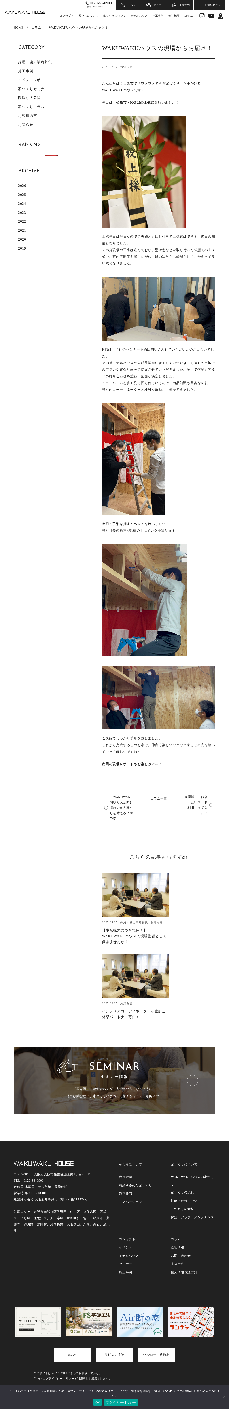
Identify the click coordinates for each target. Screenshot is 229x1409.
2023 (22, 212)
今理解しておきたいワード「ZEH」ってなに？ (195, 805)
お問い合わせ (213, 5)
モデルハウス (139, 15)
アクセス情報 (221, 16)
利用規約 (83, 1378)
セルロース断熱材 (156, 1354)
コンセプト (66, 15)
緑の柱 (72, 1354)
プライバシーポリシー (60, 1378)
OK (97, 1402)
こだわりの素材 (182, 1209)
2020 (22, 239)
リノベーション (130, 1202)
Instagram (202, 16)
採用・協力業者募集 (35, 62)
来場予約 (184, 5)
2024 (22, 203)
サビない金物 (115, 1354)
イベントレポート (33, 80)
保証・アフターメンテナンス (192, 1217)
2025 (22, 195)
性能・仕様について (186, 1200)
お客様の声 (27, 116)
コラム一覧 (158, 798)
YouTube (211, 16)
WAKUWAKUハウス (25, 12)
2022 (22, 221)
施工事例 (158, 15)
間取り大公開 (29, 98)
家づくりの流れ (182, 1192)
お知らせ (25, 125)
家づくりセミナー (33, 89)
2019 (22, 248)
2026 (22, 186)
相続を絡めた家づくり (135, 1185)
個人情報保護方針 (184, 1272)
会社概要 (174, 15)
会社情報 (177, 1247)
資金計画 (125, 1177)
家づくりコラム (31, 107)
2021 (22, 230)
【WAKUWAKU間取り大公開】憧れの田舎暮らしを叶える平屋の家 (121, 807)
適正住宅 (125, 1193)
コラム (188, 15)
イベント (133, 5)
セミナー (158, 5)
